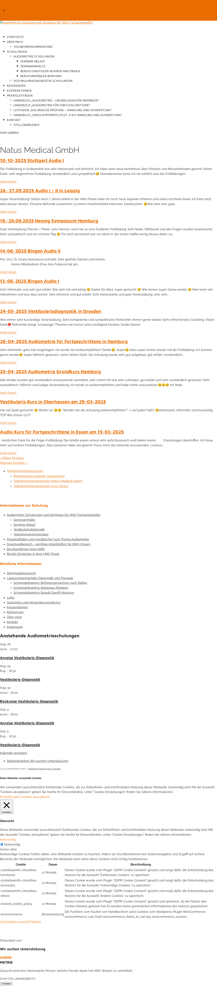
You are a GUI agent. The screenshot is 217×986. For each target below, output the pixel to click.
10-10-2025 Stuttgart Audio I (32, 160)
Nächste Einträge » (13, 463)
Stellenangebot (27, 125)
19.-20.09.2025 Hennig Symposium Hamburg (49, 220)
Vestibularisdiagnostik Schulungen (43, 81)
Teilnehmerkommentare (33, 47)
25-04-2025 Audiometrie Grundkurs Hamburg (50, 371)
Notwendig (12, 844)
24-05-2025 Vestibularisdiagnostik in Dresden (50, 311)
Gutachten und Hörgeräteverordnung (33, 602)
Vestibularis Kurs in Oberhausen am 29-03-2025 (53, 401)
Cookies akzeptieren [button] (35, 797)
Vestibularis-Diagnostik (20, 679)
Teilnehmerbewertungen (25, 471)
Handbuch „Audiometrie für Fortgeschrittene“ (52, 105)
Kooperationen (17, 607)
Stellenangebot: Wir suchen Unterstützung (37, 761)
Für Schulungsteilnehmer (25, 10)
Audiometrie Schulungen (34, 56)
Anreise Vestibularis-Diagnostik (27, 658)
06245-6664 (8, 2)
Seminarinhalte (33, 66)
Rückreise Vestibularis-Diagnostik (29, 701)
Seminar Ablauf (32, 61)
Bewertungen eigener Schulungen (39, 476)
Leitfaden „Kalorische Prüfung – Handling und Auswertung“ (63, 110)
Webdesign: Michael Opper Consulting (44, 769)
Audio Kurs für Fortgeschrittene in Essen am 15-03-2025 (62, 431)
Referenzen (15, 612)
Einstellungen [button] (10, 797)
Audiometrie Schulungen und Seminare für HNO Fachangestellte (53, 515)
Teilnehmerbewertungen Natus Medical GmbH (48, 481)
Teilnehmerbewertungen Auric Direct (41, 486)
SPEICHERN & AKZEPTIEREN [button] (20, 922)
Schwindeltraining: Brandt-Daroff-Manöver (44, 592)
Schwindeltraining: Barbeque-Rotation (41, 587)
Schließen (6, 983)
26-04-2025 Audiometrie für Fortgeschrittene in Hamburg (64, 341)
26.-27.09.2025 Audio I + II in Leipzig (40, 190)
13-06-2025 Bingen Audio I (29, 281)
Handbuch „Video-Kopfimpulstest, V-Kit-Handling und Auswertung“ (68, 115)
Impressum (15, 627)
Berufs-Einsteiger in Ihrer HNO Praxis (50, 71)
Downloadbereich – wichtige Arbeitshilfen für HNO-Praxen (48, 544)
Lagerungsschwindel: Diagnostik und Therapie (40, 578)
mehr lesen (8, 181)
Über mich (14, 617)
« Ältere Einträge (12, 458)
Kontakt (12, 622)
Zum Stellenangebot (16, 978)
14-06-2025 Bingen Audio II (30, 250)
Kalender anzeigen (13, 753)
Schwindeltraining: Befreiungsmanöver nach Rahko (50, 583)
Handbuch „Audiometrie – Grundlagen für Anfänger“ (56, 100)
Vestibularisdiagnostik (29, 529)
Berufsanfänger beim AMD (41, 76)
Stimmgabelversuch (21, 573)
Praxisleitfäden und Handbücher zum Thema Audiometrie (48, 539)
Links (10, 597)
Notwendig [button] (8, 839)
